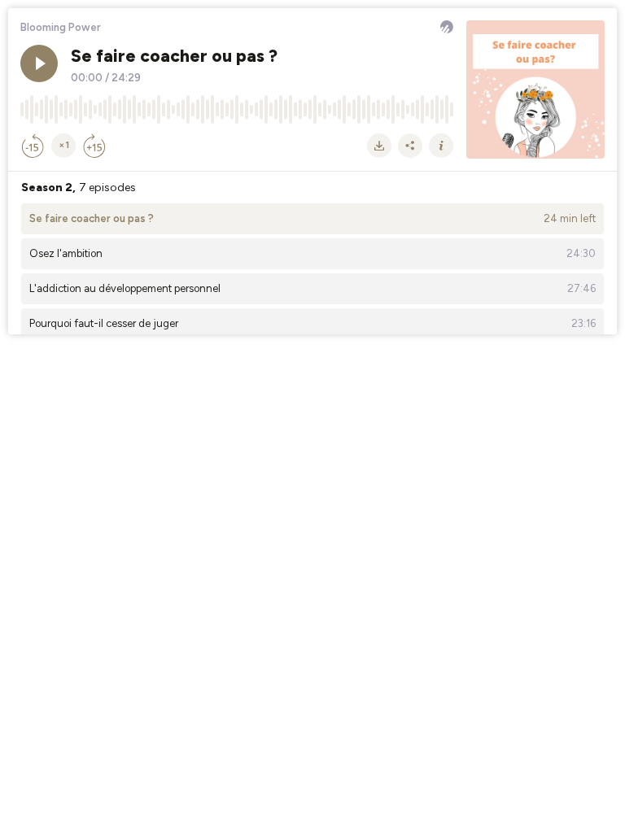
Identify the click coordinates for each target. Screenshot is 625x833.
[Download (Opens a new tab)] (379, 145)
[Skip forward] (94, 145)
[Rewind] (32, 145)
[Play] (39, 63)
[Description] (441, 145)
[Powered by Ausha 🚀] (446, 26)
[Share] (410, 145)
